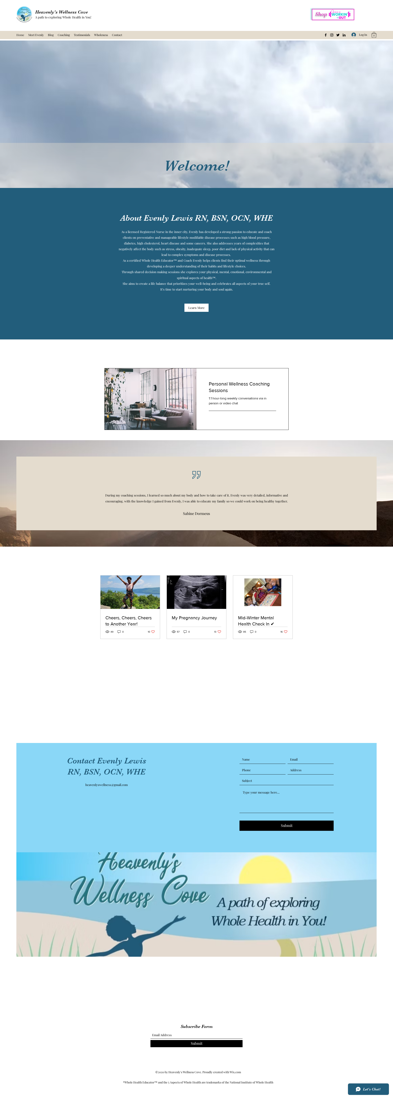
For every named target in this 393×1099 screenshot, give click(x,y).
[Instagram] (332, 35)
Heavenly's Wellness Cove (61, 12)
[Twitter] (338, 35)
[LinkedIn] (344, 35)
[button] (374, 35)
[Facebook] (326, 35)
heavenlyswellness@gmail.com (106, 785)
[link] (242, 387)
